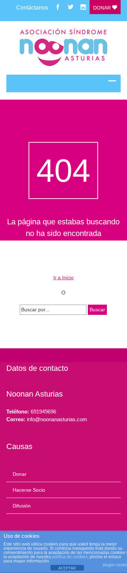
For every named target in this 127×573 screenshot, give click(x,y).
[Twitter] (70, 7)
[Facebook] (58, 7)
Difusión (22, 506)
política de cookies (69, 556)
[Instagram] (83, 7)
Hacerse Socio (29, 490)
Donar (102, 8)
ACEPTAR (67, 568)
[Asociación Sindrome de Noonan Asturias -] (63, 48)
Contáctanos (32, 8)
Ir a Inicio (63, 277)
